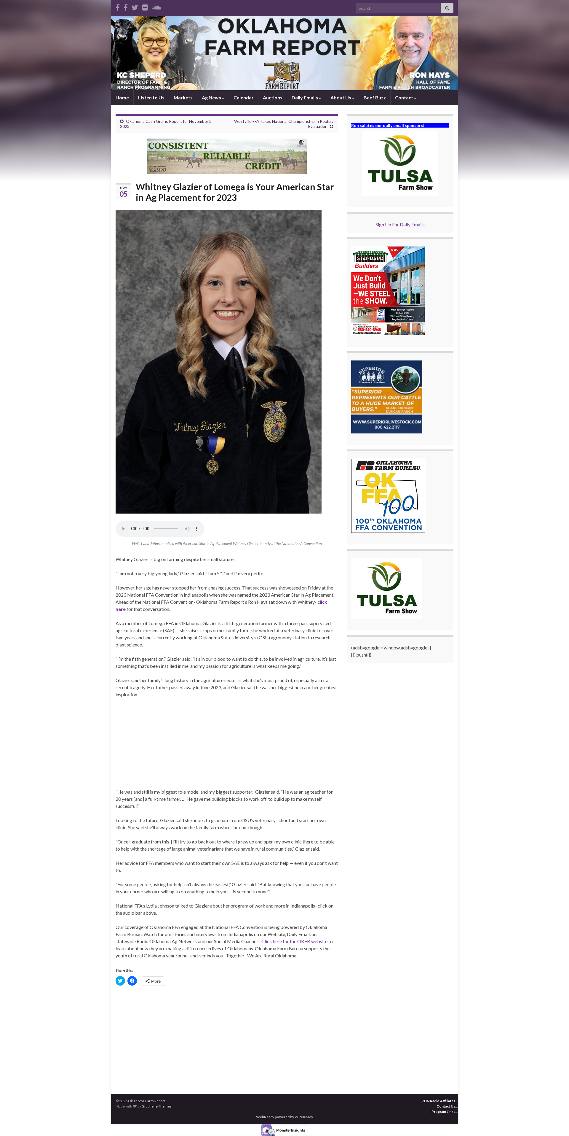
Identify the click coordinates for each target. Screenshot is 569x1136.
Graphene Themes (157, 1106)
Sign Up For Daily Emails (400, 224)
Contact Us (446, 1106)
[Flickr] (145, 6)
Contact (404, 97)
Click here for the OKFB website (294, 941)
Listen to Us (151, 97)
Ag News (212, 97)
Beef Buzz (375, 97)
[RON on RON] (135, 6)
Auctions (272, 97)
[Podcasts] (156, 6)
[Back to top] (555, 1122)
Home (122, 97)
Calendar (244, 97)
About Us (341, 97)
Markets (183, 97)
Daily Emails (305, 97)
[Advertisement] (227, 746)
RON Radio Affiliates (438, 1101)
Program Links (443, 1111)
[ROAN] (118, 6)
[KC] (126, 6)
